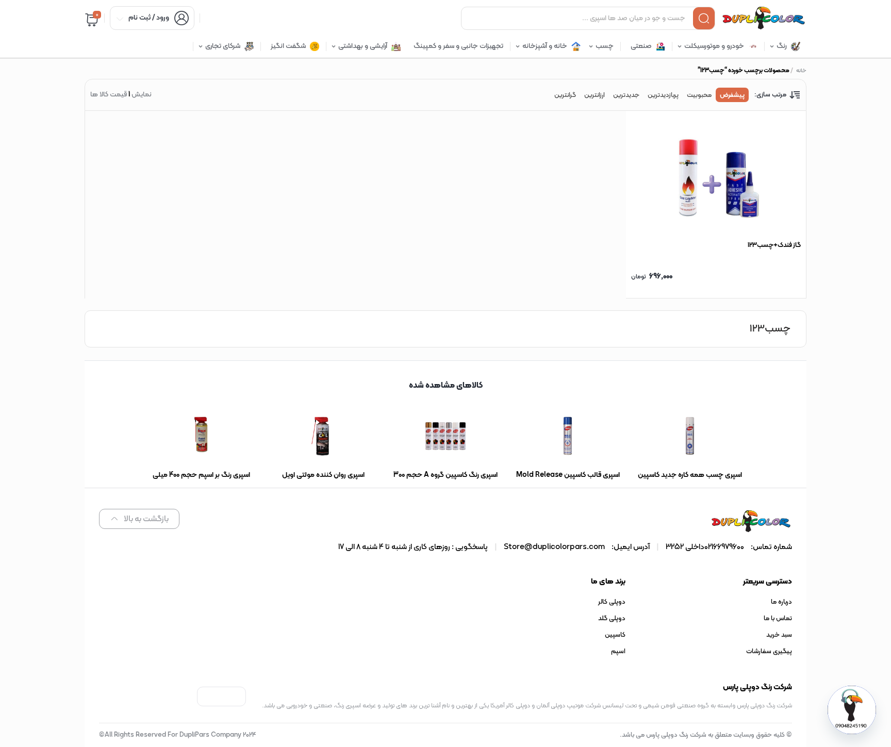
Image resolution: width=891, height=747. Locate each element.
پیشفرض (732, 95)
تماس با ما (778, 618)
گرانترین (565, 95)
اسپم (618, 651)
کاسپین (615, 635)
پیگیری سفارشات (769, 651)
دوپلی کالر (611, 602)
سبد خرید (779, 635)
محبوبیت (699, 95)
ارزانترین (594, 95)
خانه (801, 71)
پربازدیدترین (663, 95)
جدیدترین (626, 95)
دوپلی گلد (611, 618)
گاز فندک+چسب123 (774, 245)
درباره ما (781, 602)
